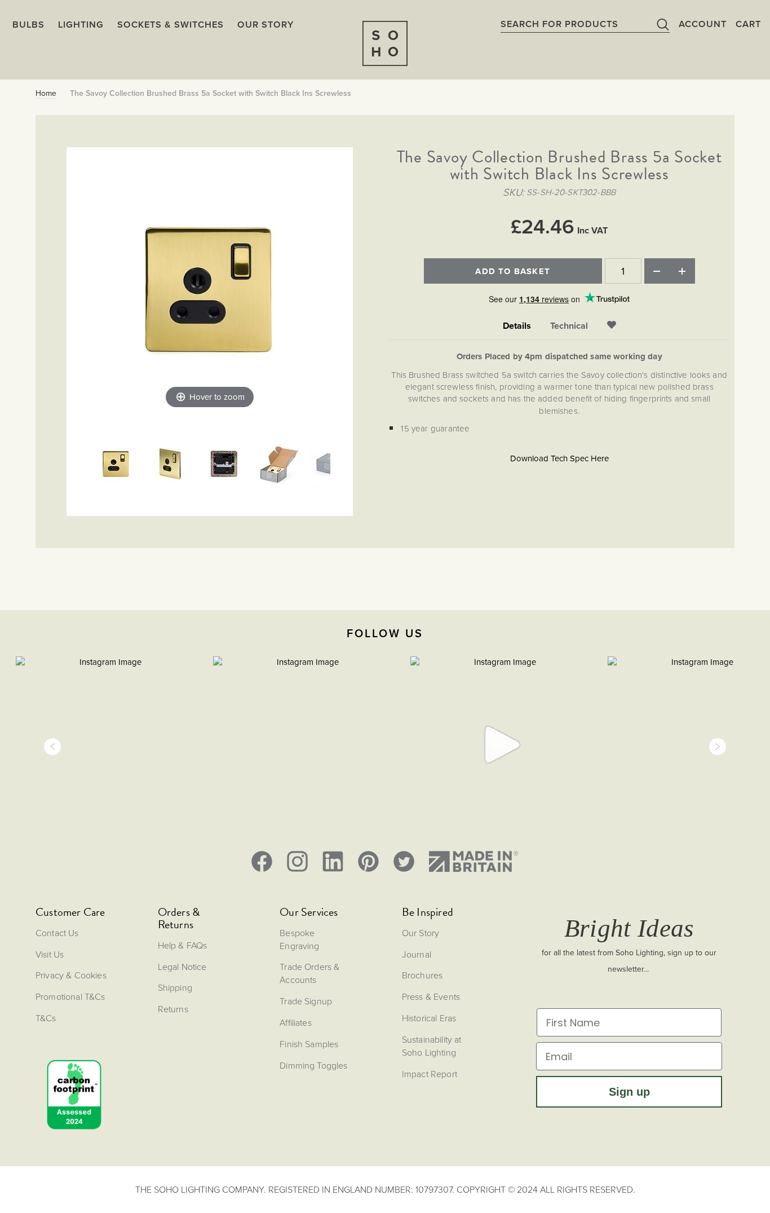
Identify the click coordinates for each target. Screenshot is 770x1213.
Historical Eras (429, 1018)
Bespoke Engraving (299, 939)
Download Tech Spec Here (559, 458)
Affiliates (296, 1022)
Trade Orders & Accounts (309, 973)
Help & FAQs (182, 945)
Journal (416, 954)
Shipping (175, 987)
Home (46, 94)
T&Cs (46, 1018)
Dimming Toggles (313, 1065)
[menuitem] (265, 24)
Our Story (420, 933)
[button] (52, 746)
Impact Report (429, 1074)
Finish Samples (309, 1044)
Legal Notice (182, 966)
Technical (569, 326)
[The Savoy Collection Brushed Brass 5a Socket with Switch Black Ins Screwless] (116, 465)
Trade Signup (306, 1001)
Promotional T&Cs (70, 996)
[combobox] (585, 23)
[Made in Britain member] (473, 861)
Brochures (422, 975)
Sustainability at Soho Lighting (432, 1045)
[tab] (517, 326)
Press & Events (431, 996)
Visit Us (50, 954)
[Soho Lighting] (385, 43)
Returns (173, 1009)
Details (517, 326)
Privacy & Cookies (71, 975)
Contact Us (57, 933)
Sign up (629, 1092)
